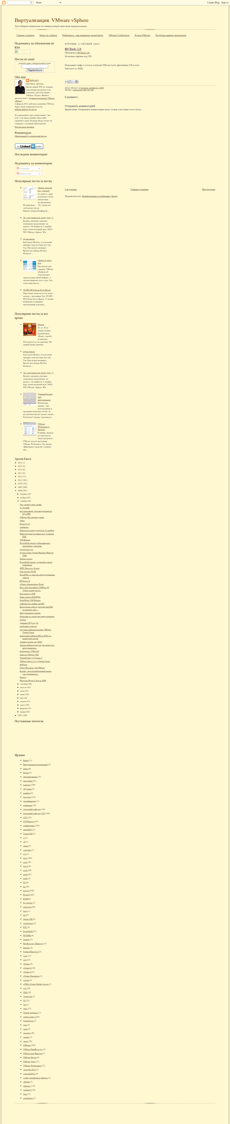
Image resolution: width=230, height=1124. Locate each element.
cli (24, 841)
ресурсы (27, 797)
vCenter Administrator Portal (32, 584)
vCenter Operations (31, 976)
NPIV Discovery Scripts (30, 568)
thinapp (26, 947)
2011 (20, 480)
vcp (25, 988)
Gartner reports (26, 558)
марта (23, 704)
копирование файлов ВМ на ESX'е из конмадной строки (35, 637)
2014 (20, 469)
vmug (26, 1041)
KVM (25, 898)
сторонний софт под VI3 (34, 813)
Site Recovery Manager (33, 943)
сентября (24, 683)
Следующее (71, 189)
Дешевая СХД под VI (29, 623)
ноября (23, 497)
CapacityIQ (28, 833)
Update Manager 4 (31, 951)
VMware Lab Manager (33, 1053)
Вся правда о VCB (27, 593)
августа (23, 687)
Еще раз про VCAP (28, 571)
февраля (23, 708)
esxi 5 (26, 866)
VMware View (29, 1061)
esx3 (25, 858)
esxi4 (25, 874)
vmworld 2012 (29, 1069)
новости (27, 784)
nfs (24, 915)
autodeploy (28, 829)
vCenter (26, 963)
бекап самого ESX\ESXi (30, 597)
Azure (22, 520)
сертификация (29, 801)
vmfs (25, 1029)
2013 (20, 473)
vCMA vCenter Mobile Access (36, 984)
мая (22, 697)
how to (26, 890)
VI (24, 1000)
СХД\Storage (29, 821)
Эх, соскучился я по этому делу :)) (38, 217)
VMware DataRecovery (33, 1049)
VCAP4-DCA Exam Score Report (37, 290)
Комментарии (25, 173)
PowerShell (28, 931)
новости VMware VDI (29, 654)
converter (27, 850)
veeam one (28, 996)
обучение (27, 789)
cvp (25, 854)
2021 (20, 462)
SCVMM (27, 935)
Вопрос (23, 677)
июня (22, 694)
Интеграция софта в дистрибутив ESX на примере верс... (36, 608)
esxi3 (25, 870)
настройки (28, 780)
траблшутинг (29, 825)
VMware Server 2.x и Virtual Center (35, 661)
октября (23, 501)
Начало (41, 324)
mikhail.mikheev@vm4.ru (26, 109)
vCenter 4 (27, 968)
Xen (25, 1094)
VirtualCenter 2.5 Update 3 (31, 657)
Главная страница (25, 35)
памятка (27, 793)
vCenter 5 (27, 971)
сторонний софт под (32, 809)
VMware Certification (119, 35)
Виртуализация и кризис (30, 613)
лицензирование (30, 776)
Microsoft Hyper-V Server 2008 (33, 680)
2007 (20, 715)
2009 (20, 487)
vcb (25, 959)
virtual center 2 (29, 1016)
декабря (23, 494)
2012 (20, 476)
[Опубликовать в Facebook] (77, 81)
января (23, 711)
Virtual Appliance (30, 1012)
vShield (26, 1081)
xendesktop (28, 1098)
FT (24, 882)
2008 (20, 490)
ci (24, 837)
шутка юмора (29, 239)
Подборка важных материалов (170, 35)
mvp (25, 911)
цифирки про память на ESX (32, 603)
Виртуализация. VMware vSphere (52, 19)
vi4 (24, 1004)
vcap (25, 955)
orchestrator (28, 923)
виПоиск (23, 664)
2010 (20, 483)
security (26, 939)
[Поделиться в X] (73, 81)
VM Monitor (25, 539)
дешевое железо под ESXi (31, 641)
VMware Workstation (32, 1065)
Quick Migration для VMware (32, 667)
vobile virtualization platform (35, 1077)
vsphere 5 (27, 1089)
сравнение (28, 805)
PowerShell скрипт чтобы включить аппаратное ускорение (35, 544)
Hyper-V (27, 894)
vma (25, 1024)
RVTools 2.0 (25, 581)
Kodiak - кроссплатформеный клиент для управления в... (36, 672)
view (25, 1008)
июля (22, 690)
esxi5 (25, 878)
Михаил (34, 80)
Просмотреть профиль (24, 127)
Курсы (26, 772)
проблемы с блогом (28, 626)
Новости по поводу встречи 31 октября (37, 530)
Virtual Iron (28, 1020)
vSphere (27, 1085)
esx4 (25, 862)
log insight (28, 902)
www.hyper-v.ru (26, 549)
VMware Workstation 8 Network (43, 426)
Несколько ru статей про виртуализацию (37, 616)
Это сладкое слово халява (31, 504)
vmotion (27, 1033)
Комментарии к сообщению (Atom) (100, 196)
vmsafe (26, 1037)
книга (26, 768)
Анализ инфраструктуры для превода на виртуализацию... (37, 646)
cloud (25, 845)
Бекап (26, 760)
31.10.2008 (24, 507)
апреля (23, 701)
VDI (25, 992)
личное (23, 619)
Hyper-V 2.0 (25, 523)
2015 (20, 466)
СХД (25, 817)
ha (24, 886)
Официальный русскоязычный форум (31, 136)
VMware (27, 1045)
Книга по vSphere (48, 35)
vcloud (26, 980)
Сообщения (24, 168)
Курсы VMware (142, 35)
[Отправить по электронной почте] (66, 81)
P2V (25, 927)
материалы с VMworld (29, 651)
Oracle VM (28, 919)
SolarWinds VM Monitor (30, 600)
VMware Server (30, 1057)
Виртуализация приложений (35, 764)
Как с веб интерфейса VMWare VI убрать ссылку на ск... (34, 589)
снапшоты (24, 527)
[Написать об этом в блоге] (70, 81)
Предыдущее (208, 189)
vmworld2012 (29, 1073)
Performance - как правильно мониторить (82, 35)
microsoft (27, 906)
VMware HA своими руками (32, 517)
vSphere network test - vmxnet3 (45, 189)
